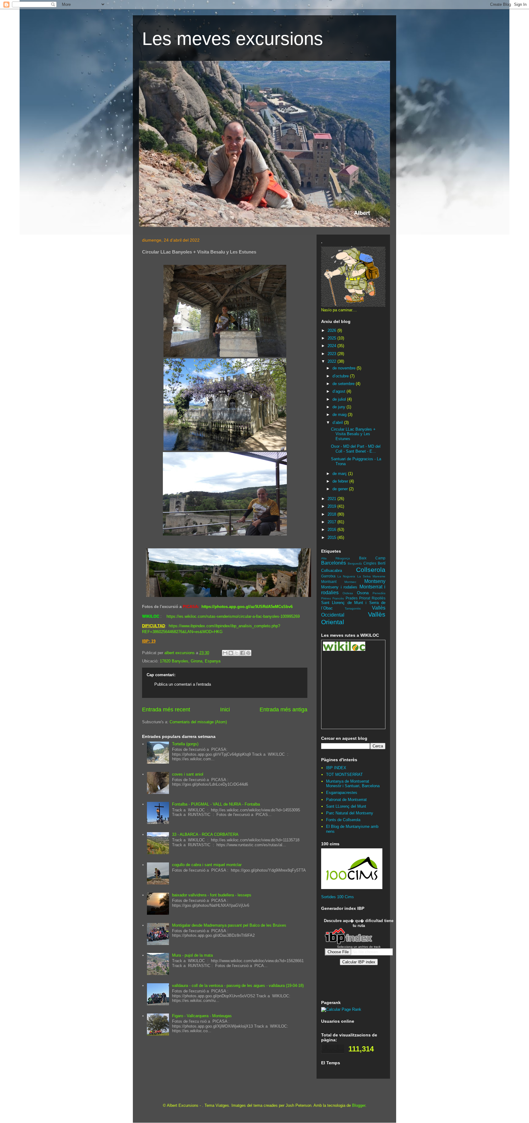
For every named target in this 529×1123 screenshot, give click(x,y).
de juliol (339, 399)
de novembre (344, 368)
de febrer (340, 481)
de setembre (344, 383)
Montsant (328, 582)
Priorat (364, 598)
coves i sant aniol (187, 774)
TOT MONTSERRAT (344, 774)
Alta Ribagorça (335, 558)
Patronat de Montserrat (346, 799)
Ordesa (348, 593)
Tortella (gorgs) (185, 744)
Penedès (379, 593)
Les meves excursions (232, 38)
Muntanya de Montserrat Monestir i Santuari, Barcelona (353, 783)
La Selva (364, 576)
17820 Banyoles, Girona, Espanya (190, 661)
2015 (332, 537)
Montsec (350, 582)
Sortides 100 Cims (337, 897)
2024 (332, 345)
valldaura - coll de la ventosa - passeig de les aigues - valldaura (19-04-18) (238, 985)
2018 (332, 514)
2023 (332, 353)
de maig (340, 414)
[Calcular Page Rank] (341, 1009)
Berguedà (355, 563)
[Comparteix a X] (237, 653)
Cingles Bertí (374, 563)
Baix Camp (372, 558)
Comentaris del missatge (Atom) (198, 722)
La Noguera (346, 576)
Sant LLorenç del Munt (346, 806)
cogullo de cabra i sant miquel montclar (207, 864)
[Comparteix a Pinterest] (248, 653)
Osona (363, 593)
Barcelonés (333, 562)
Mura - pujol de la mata (192, 955)
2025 (332, 338)
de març (340, 473)
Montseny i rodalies (339, 587)
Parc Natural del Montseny (349, 813)
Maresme (379, 576)
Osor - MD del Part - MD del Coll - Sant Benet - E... (356, 449)
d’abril (338, 422)
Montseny (374, 581)
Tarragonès (353, 608)
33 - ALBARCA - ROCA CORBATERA (205, 834)
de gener (340, 489)
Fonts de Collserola (343, 819)
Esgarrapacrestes (341, 792)
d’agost (339, 391)
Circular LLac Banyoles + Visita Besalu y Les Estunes (353, 434)
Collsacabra (331, 570)
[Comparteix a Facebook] (242, 653)
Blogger (358, 1105)
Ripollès (378, 598)
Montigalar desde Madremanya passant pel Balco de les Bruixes (229, 925)
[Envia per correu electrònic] (225, 653)
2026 (332, 330)
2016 (332, 529)
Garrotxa (328, 576)
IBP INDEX (336, 767)
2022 (332, 361)
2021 (332, 498)
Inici (225, 709)
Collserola (370, 569)
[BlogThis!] (231, 653)
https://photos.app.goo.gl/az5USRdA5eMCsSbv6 (247, 606)
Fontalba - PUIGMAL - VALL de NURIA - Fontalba (216, 804)
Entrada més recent (166, 709)
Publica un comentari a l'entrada (182, 684)
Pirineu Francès (332, 598)
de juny (339, 407)
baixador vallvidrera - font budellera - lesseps (211, 895)
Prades (352, 598)
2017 (332, 522)
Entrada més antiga (283, 709)
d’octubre (341, 376)
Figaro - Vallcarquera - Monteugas (202, 1016)
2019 (332, 506)
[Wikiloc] (344, 649)
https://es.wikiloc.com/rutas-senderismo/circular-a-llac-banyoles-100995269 (233, 616)
